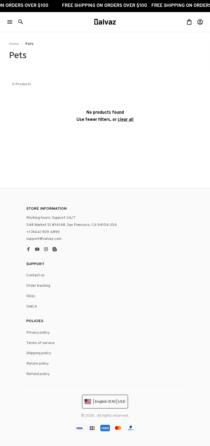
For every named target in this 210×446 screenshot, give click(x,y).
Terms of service (40, 343)
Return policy (37, 363)
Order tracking (38, 285)
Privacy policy (37, 332)
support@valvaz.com (44, 239)
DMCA (31, 306)
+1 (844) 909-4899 (43, 232)
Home (14, 44)
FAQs (30, 296)
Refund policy (37, 374)
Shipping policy (38, 353)
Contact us (35, 275)
